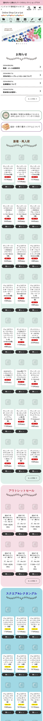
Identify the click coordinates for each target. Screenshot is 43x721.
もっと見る (31, 99)
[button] (29, 8)
